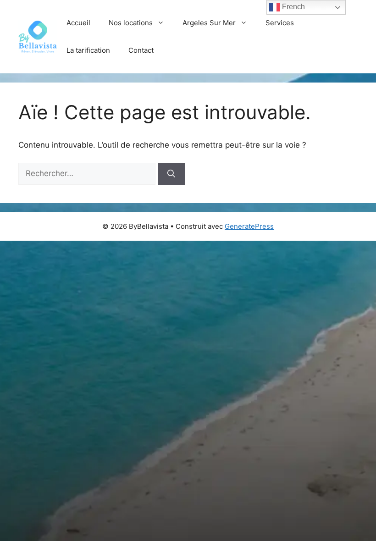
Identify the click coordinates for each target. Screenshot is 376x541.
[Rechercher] (171, 174)
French (292, 7)
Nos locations (131, 22)
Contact (141, 50)
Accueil (78, 22)
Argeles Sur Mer (209, 22)
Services (279, 22)
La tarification (88, 50)
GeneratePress (249, 226)
